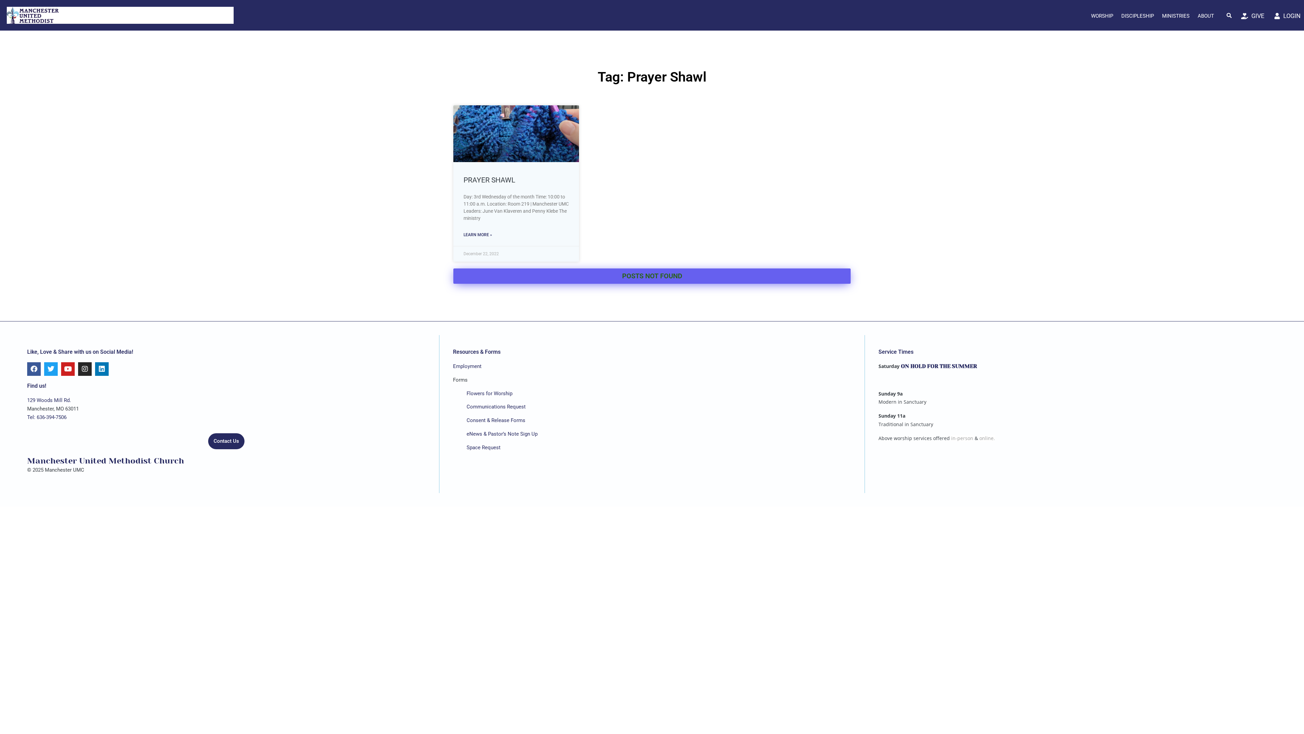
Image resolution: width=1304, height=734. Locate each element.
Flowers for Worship (489, 393)
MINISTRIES (1176, 16)
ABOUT (1206, 16)
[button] (1229, 15)
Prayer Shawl (489, 180)
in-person (962, 438)
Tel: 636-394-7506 (47, 417)
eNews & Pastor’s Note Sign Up (502, 434)
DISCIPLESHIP (1137, 16)
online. (987, 438)
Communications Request (496, 407)
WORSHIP (1102, 16)
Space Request (484, 447)
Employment (467, 366)
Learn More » (478, 234)
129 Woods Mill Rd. (49, 400)
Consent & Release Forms (496, 420)
